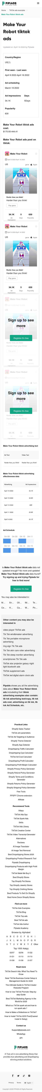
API (21, 1038)
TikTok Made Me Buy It (21, 873)
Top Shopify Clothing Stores (21, 889)
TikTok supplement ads (14, 670)
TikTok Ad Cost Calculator (21, 756)
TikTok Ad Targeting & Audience (21, 736)
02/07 (12, 952)
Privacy (11, 1082)
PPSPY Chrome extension (21, 795)
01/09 (12, 960)
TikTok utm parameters (21, 732)
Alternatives (21, 838)
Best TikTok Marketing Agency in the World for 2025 (21, 1000)
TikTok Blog (21, 912)
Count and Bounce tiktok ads (5, 607)
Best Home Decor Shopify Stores (21, 897)
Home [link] (3, 10)
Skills (21, 822)
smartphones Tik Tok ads (15, 658)
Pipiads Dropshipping (21, 862)
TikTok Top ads (21, 916)
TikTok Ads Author (21, 924)
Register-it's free (21, 338)
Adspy (21, 810)
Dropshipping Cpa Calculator (21, 752)
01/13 (21, 956)
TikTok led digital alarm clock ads (18, 675)
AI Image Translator (21, 846)
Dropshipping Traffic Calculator (21, 748)
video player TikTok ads (14, 629)
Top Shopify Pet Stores (21, 881)
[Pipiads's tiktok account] (24, 1076)
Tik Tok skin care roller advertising (19, 650)
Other (35, 944)
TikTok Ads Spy (21, 814)
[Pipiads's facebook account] (13, 1076)
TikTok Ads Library (21, 826)
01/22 (30, 952)
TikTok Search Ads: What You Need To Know (21, 972)
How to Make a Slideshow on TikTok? (21, 1012)
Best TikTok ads (21, 920)
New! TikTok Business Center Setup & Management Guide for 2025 (21, 979)
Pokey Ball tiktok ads (37, 607)
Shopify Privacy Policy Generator (21, 768)
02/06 (21, 952)
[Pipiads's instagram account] (29, 1076)
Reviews (21, 842)
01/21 (12, 956)
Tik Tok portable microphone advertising (16, 640)
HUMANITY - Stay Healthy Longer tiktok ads (13, 607)
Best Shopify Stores (21, 877)
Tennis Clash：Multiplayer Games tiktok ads (37, 602)
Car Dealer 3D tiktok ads (21, 607)
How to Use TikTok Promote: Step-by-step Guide (21, 993)
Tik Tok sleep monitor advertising (18, 654)
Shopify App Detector (21, 744)
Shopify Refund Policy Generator (21, 772)
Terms (19, 1082)
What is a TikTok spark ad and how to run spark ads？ (21, 1007)
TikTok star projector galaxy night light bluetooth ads (18, 665)
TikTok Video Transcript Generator (21, 834)
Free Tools (21, 791)
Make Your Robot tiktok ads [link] (12, 14)
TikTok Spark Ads (21, 818)
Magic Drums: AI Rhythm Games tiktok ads (5, 602)
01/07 (30, 960)
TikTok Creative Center (21, 830)
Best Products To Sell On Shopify (21, 893)
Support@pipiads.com (21, 1030)
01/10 (30, 956)
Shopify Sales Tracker (21, 728)
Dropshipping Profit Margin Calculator (21, 764)
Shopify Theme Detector (21, 740)
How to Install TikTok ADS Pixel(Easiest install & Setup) (21, 1017)
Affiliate (21, 799)
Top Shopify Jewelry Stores (21, 885)
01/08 (21, 960)
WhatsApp (21, 1034)
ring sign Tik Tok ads (12, 645)
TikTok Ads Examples (21, 908)
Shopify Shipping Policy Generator (21, 787)
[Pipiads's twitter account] (18, 1076)
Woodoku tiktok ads (29, 607)
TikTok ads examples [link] (17, 10)
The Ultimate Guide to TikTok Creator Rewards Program (21, 986)
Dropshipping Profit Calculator (21, 760)
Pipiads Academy (21, 928)
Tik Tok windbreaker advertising (18, 634)
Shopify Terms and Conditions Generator (21, 778)
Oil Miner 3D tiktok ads (21, 602)
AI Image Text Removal (21, 850)
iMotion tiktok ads (29, 602)
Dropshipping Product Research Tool (21, 858)
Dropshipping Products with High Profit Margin (21, 868)
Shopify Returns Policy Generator (21, 783)
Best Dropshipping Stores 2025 (21, 854)
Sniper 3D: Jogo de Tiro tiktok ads (13, 602)
